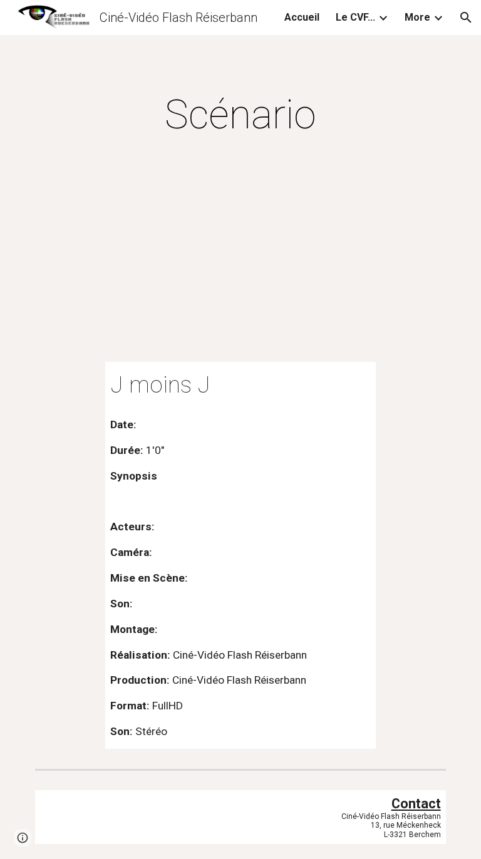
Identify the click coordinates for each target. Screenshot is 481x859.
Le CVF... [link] (355, 17)
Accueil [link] (301, 17)
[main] (240, 115)
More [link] (417, 17)
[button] (466, 18)
